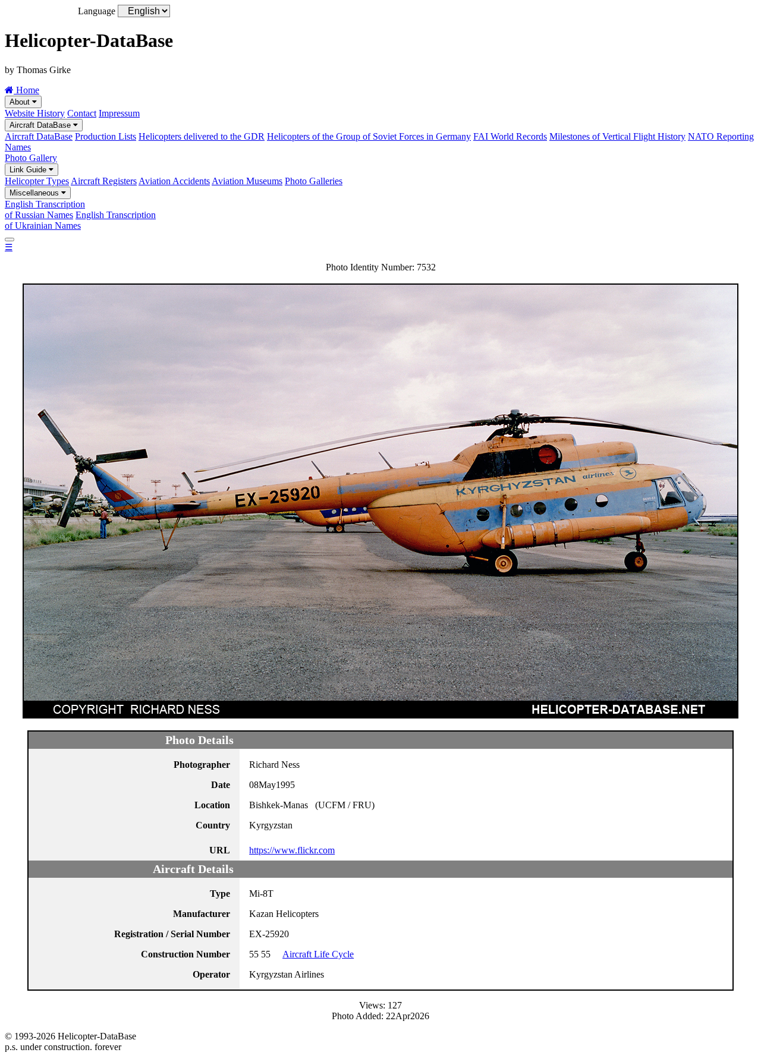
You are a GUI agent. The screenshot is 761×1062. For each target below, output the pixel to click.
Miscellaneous (35, 192)
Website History (35, 113)
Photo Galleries (313, 181)
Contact (81, 113)
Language (96, 11)
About (21, 101)
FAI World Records (510, 136)
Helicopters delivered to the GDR (202, 136)
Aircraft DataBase (41, 125)
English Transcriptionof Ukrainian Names (80, 220)
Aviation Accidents (174, 181)
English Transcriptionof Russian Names (45, 209)
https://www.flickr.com (292, 850)
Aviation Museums (247, 181)
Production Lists (105, 136)
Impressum (119, 113)
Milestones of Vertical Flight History (617, 136)
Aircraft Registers (104, 181)
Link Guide (29, 169)
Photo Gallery (31, 158)
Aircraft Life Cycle (318, 954)
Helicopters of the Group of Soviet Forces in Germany (369, 136)
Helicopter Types (37, 181)
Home (26, 90)
